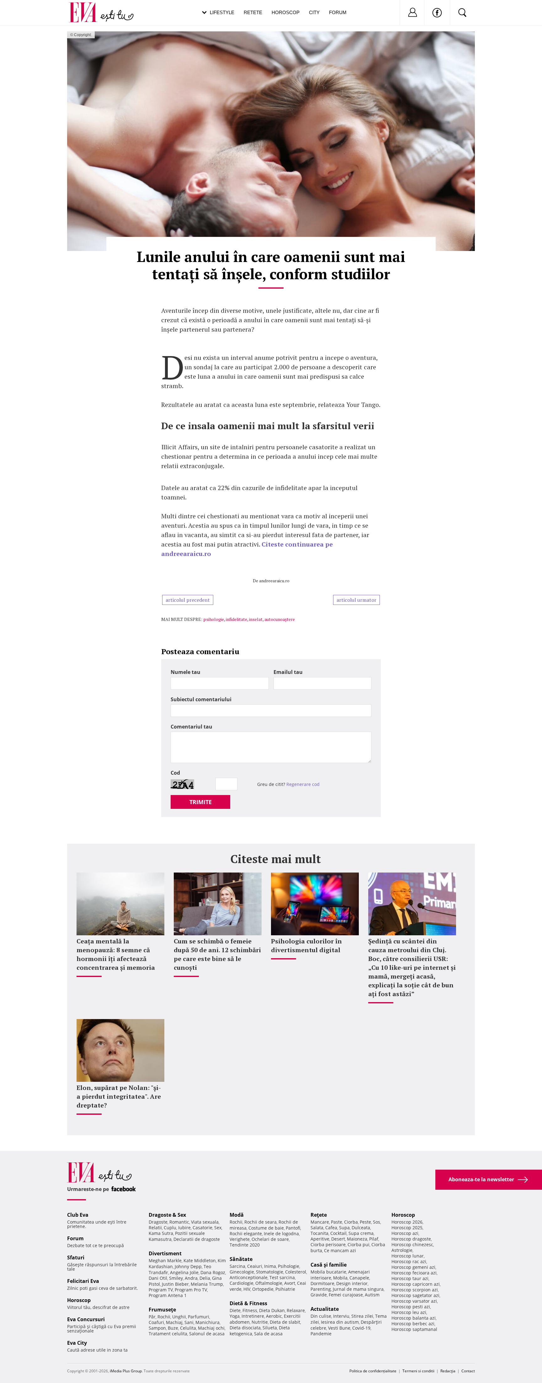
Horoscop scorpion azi (414, 1290)
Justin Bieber (175, 1284)
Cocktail (338, 1233)
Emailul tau (288, 672)
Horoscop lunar (407, 1256)
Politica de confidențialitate (372, 1371)
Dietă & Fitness (248, 1303)
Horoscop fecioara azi (414, 1273)
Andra (191, 1278)
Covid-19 (361, 1328)
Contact (468, 1371)
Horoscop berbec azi (412, 1324)
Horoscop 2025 (406, 1228)
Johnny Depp (188, 1266)
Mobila (340, 1278)
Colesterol (295, 1272)
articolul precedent (188, 599)
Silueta (270, 1328)
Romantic (179, 1222)
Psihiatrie (285, 1289)
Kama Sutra (161, 1233)
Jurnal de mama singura (358, 1289)
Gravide (319, 1295)
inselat (256, 619)
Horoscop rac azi (408, 1261)
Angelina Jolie (184, 1272)
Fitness (249, 1310)
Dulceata (361, 1228)
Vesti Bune (339, 1328)
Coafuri (156, 1322)
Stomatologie (269, 1272)
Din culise (321, 1316)
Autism (372, 1295)
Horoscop (286, 12)
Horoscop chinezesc (412, 1244)
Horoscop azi (404, 1233)
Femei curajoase (346, 1295)
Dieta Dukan (272, 1310)
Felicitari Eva (83, 1281)
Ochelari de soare (270, 1239)
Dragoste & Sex (167, 1214)
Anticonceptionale (249, 1277)
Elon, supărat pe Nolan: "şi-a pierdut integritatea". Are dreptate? (119, 1096)
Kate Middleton (199, 1260)
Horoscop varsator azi (414, 1301)
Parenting (321, 1289)
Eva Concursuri (86, 1319)
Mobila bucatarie (328, 1272)
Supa (344, 1228)
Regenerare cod (303, 784)
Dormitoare (322, 1283)
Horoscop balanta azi (413, 1318)
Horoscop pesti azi (410, 1307)
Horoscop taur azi (409, 1278)
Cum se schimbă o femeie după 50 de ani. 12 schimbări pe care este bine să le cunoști (217, 954)
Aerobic (274, 1316)
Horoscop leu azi (408, 1312)
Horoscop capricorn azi (415, 1284)
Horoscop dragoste (411, 1239)
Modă (237, 1214)
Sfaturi (75, 1257)
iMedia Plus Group (126, 1371)
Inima (270, 1266)
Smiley (176, 1278)
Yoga (235, 1316)
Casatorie (202, 1228)
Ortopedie (263, 1289)
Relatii (155, 1228)
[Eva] (86, 7)
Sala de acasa (268, 1334)
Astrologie (401, 1250)
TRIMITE (200, 802)
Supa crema (361, 1233)
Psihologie (288, 1266)
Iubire (184, 1228)
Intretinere (253, 1316)
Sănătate (241, 1259)
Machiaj (174, 1322)
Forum (338, 12)
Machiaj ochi (211, 1328)
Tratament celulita (168, 1334)
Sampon (157, 1328)
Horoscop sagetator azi (415, 1295)
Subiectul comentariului (201, 699)
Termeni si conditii (418, 1371)
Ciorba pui (358, 1244)
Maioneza (357, 1239)
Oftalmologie (268, 1283)
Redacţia (447, 1371)
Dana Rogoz (212, 1272)
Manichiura (207, 1322)
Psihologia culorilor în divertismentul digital (306, 945)
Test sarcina (282, 1277)
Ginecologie (242, 1272)
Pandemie (321, 1334)
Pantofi (293, 1228)
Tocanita (319, 1233)
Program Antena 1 (168, 1295)
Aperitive (320, 1239)
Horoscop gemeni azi (413, 1267)
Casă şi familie (329, 1264)
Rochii (163, 1317)
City (314, 12)
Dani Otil (158, 1278)
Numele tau (185, 672)
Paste (336, 1222)
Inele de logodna (281, 1233)
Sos (376, 1222)
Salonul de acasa (207, 1334)
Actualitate (325, 1309)
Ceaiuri (254, 1266)
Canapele (359, 1278)
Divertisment (165, 1253)
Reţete (319, 1214)
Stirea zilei (362, 1316)
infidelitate (236, 619)
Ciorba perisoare (328, 1244)
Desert (338, 1239)
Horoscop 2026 (406, 1222)
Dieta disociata (245, 1328)
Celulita (188, 1328)
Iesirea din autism (340, 1322)
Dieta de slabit (285, 1322)
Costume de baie (266, 1228)
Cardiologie (241, 1283)
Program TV (161, 1290)
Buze (173, 1328)
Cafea (331, 1228)
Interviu (341, 1316)
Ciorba (351, 1222)
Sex (217, 1228)
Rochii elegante (246, 1233)
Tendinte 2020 (245, 1245)
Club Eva (77, 1214)
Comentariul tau (191, 726)
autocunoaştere (279, 619)
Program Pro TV (191, 1290)
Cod (175, 772)
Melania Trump (207, 1284)
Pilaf (373, 1239)
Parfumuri (198, 1317)
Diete (235, 1310)
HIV (246, 1289)
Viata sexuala (205, 1222)
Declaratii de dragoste (196, 1239)
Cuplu (170, 1228)
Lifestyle (222, 12)
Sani (189, 1322)
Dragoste (158, 1222)
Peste (365, 1222)
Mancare (320, 1222)
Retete (253, 12)
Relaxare (296, 1310)
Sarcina (237, 1266)
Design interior (352, 1283)
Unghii (179, 1317)
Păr (152, 1317)
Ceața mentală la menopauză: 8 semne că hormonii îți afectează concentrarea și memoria (116, 954)
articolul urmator (356, 599)
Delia (204, 1278)
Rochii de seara (260, 1222)
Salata (317, 1228)
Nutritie (260, 1322)
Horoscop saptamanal (414, 1329)
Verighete (240, 1239)
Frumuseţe (162, 1309)
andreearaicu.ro (274, 581)
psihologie (213, 619)
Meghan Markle (165, 1260)
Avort (289, 1283)
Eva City (77, 1342)
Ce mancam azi (340, 1250)
